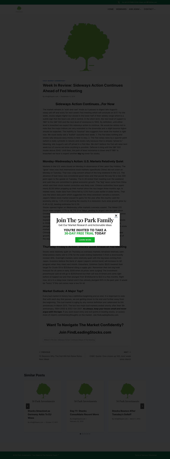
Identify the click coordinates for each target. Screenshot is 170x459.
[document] (85, 229)
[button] (116, 215)
